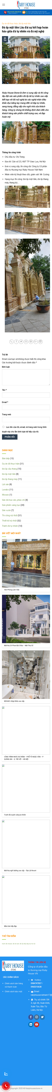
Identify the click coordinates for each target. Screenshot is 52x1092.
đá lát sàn (16, 944)
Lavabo (5, 489)
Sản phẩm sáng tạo (11, 505)
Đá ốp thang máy (9, 479)
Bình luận (6, 367)
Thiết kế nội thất (9, 520)
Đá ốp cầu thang (9, 469)
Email (5, 402)
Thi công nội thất (9, 515)
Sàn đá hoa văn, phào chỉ (13, 500)
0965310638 (36, 987)
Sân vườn (6, 510)
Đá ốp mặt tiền (25, 23)
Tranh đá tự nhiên (10, 526)
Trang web (6, 414)
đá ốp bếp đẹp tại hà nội (27, 944)
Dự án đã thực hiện (10, 23)
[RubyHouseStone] (26, 4)
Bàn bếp (5, 458)
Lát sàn (5, 484)
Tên (4, 390)
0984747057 (36, 983)
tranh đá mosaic (7, 944)
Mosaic (5, 494)
